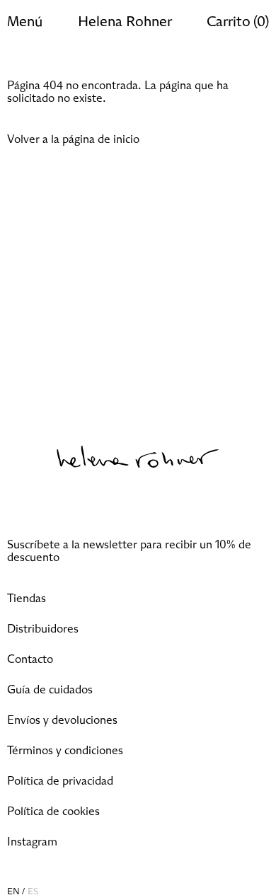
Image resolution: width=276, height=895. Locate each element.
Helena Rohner (125, 22)
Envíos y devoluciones (62, 720)
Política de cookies (53, 811)
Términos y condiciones (65, 750)
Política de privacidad (60, 781)
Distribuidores (43, 629)
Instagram (32, 842)
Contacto (30, 659)
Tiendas (26, 598)
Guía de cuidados (50, 689)
